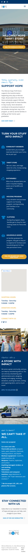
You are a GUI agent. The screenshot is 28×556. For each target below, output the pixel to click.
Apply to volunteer (8, 390)
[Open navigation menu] (25, 6)
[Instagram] (7, 2)
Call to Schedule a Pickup (14, 47)
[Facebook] (1, 2)
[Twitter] (4, 2)
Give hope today (7, 121)
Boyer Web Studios (23, 549)
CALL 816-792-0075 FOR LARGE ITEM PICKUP (14, 256)
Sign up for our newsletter (13, 518)
